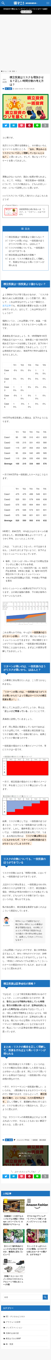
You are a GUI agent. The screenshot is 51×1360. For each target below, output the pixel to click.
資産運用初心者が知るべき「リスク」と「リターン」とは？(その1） (32, 212)
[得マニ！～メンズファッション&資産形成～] (25, 3)
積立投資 (42, 1140)
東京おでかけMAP (13, 1338)
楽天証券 (6, 305)
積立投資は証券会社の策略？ (22, 254)
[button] (3, 3)
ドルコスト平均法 (23, 1140)
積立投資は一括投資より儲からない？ (26, 236)
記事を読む (26, 12)
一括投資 (34, 1140)
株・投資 (8, 89)
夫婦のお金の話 (12, 1333)
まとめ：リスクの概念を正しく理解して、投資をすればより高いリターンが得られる (26, 262)
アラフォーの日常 (13, 1322)
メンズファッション (14, 1327)
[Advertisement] (25, 41)
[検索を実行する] (45, 1297)
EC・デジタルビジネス (15, 1316)
